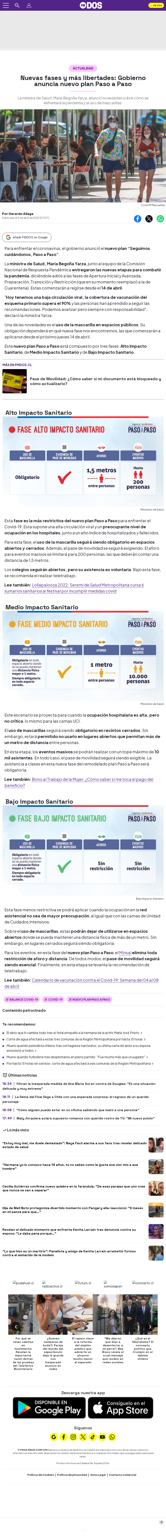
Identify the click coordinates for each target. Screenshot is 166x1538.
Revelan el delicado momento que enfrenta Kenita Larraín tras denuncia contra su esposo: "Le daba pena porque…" (69, 1231)
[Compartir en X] (149, 218)
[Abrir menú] (6, 5)
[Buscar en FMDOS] (17, 5)
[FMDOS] (91, 5)
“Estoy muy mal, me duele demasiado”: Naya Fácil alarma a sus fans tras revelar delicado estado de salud (74, 1145)
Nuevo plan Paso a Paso (91, 999)
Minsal (125, 952)
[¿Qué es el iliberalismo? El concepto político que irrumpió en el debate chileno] (142, 1314)
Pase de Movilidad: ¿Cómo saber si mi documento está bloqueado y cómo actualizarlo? (95, 381)
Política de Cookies (40, 1474)
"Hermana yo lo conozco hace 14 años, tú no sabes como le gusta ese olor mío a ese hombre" (70, 1167)
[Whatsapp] (112, 1436)
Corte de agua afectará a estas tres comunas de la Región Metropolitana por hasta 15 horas (74, 1039)
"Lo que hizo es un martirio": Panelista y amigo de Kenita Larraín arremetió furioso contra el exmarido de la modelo (69, 1253)
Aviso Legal (98, 1474)
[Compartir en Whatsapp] (160, 218)
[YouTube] (102, 1436)
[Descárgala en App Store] (120, 1407)
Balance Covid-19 (24, 999)
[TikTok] (93, 1436)
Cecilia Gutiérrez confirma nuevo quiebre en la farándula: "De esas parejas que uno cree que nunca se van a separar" (73, 1188)
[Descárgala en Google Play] (49, 1407)
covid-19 (55, 999)
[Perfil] (29, 5)
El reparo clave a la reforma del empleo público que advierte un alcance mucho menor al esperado (83, 1350)
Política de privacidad (72, 1474)
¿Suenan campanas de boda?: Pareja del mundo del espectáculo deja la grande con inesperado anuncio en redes (53, 1354)
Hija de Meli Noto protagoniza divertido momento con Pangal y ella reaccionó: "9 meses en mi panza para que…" (72, 1210)
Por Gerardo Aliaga (17, 214)
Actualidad (83, 68)
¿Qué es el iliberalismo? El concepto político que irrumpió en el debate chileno (142, 1349)
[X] (83, 1436)
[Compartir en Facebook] (137, 218)
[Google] (54, 1436)
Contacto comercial (122, 1474)
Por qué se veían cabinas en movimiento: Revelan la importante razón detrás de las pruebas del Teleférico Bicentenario (23, 1354)
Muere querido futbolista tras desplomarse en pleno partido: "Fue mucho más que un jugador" (75, 1057)
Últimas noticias (22, 1075)
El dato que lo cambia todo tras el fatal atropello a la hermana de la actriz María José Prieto (72, 1033)
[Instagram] (73, 1436)
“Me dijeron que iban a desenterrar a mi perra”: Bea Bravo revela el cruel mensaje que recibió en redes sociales (113, 1350)
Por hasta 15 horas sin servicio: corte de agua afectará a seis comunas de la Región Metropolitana (78, 1063)
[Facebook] (64, 1436)
